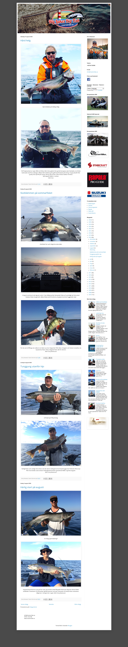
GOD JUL (98, 370)
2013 (90, 281)
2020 (90, 233)
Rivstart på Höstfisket (101, 379)
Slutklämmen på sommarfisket (36, 192)
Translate (99, 90)
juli (91, 259)
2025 (90, 222)
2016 (90, 275)
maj (91, 263)
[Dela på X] (48, 184)
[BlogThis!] (46, 184)
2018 (90, 237)
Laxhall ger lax (100, 313)
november (93, 241)
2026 (90, 220)
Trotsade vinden (100, 359)
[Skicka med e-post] (44, 184)
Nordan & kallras (100, 403)
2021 (90, 231)
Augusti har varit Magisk (100, 391)
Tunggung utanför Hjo (32, 366)
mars (91, 268)
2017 (90, 273)
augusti (92, 248)
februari (92, 270)
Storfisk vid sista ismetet (100, 323)
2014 (90, 279)
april (91, 266)
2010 (90, 288)
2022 (90, 228)
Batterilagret (91, 203)
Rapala (90, 209)
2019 (90, 235)
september (93, 246)
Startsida (51, 604)
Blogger (70, 625)
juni (91, 261)
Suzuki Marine (92, 213)
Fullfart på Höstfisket (101, 302)
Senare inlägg (24, 604)
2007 (90, 294)
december (93, 239)
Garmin (90, 205)
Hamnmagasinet (92, 207)
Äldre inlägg (77, 604)
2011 (90, 286)
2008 (90, 292)
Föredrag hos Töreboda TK (99, 346)
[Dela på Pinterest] (51, 184)
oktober (92, 243)
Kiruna (97, 335)
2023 (90, 226)
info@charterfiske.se (92, 72)
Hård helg (25, 40)
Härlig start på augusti (32, 487)
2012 (90, 284)
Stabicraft (90, 211)
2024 (90, 224)
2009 (90, 290)
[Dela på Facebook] (50, 184)
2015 (90, 277)
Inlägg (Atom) (33, 607)
